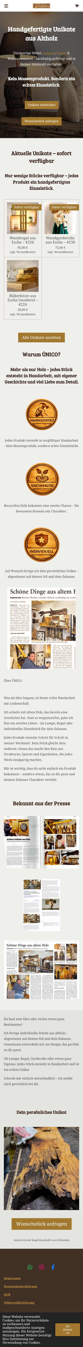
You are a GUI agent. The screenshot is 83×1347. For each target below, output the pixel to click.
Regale (62, 53)
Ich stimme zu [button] (67, 1330)
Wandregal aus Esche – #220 (22, 240)
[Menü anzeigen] (6, 6)
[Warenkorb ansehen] (77, 6)
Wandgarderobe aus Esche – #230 (60, 240)
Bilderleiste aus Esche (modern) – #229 (23, 300)
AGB (7, 1294)
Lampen (49, 53)
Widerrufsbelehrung (19, 1302)
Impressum (12, 1278)
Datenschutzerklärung (20, 1286)
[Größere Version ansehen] (41, 842)
